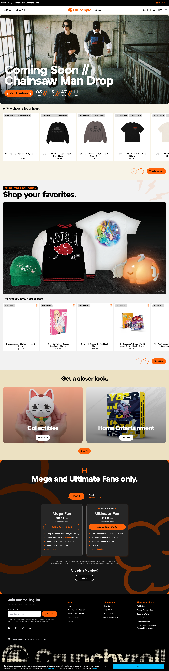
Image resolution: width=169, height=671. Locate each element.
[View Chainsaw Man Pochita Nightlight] (133, 266)
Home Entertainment (75, 614)
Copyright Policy (143, 614)
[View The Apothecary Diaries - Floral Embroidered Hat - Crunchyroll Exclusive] (27, 266)
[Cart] (165, 10)
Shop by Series (73, 617)
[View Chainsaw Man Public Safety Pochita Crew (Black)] (58, 132)
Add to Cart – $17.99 (107, 527)
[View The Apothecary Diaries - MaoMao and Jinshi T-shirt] (117, 230)
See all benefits (52, 549)
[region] (86, 137)
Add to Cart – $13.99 (62, 527)
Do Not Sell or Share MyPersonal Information (146, 626)
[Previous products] (134, 171)
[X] (16, 628)
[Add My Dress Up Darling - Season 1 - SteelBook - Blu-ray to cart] (74, 305)
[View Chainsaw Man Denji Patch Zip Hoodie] (21, 132)
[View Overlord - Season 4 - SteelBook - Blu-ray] (95, 322)
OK (138, 666)
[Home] (84, 10)
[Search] (154, 10)
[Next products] (141, 171)
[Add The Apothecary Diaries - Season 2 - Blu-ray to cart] (37, 305)
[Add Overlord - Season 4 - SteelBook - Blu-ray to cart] (111, 305)
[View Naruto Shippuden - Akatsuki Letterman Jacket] (78, 255)
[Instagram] (23, 628)
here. (95, 668)
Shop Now (159, 361)
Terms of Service (143, 622)
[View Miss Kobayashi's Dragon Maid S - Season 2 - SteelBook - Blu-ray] (132, 322)
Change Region (17, 639)
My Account (108, 614)
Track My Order (109, 610)
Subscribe (49, 614)
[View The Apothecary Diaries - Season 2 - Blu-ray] (21, 322)
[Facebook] (9, 628)
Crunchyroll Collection (76, 610)
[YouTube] (30, 628)
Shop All (20, 10)
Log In (146, 10)
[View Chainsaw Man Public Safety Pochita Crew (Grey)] (95, 132)
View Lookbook (19, 93)
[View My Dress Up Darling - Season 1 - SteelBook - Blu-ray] (58, 322)
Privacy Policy (142, 618)
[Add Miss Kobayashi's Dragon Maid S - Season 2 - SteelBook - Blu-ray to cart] (148, 305)
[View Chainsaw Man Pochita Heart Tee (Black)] (132, 132)
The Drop (7, 10)
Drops (69, 606)
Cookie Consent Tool (145, 610)
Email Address (13, 609)
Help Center (108, 606)
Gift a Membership (110, 617)
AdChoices (141, 606)
